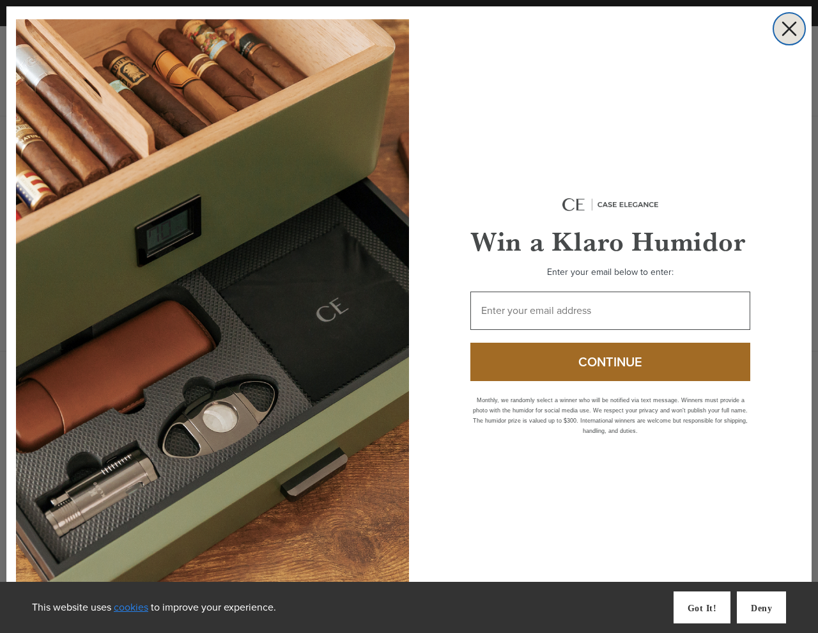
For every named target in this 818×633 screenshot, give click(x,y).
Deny (761, 608)
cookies (131, 607)
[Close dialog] (789, 29)
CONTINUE (610, 361)
